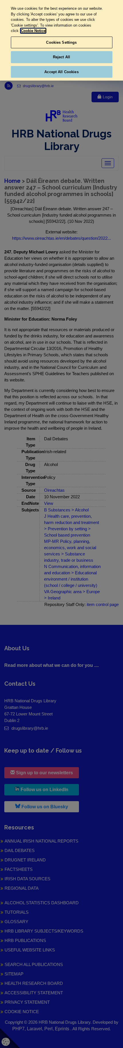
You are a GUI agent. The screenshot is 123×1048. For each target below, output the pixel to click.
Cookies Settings (61, 42)
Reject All (61, 57)
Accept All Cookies (61, 72)
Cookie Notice (33, 31)
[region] (61, 40)
